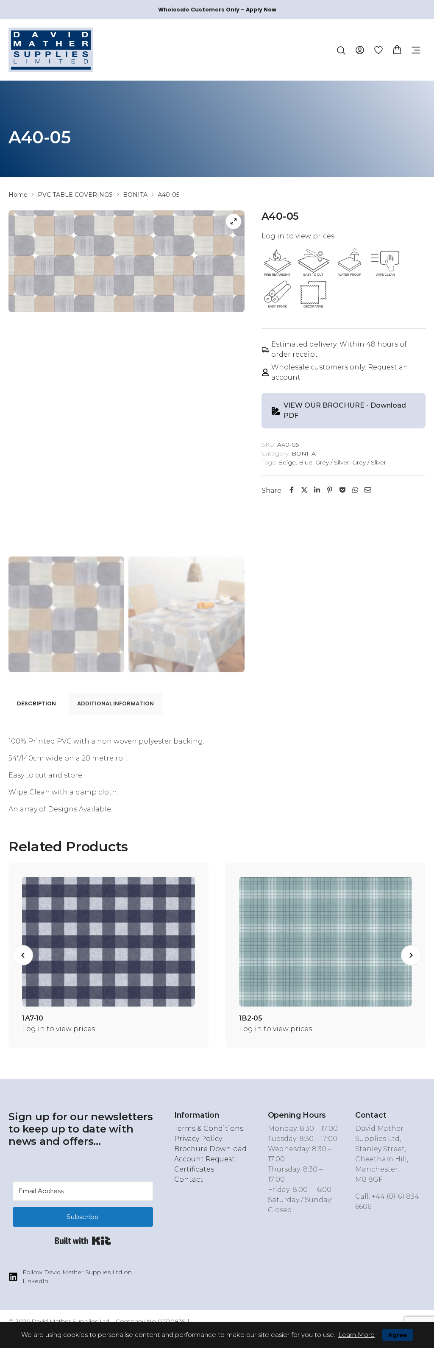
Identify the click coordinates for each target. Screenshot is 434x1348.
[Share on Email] (367, 489)
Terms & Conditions (208, 1128)
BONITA (135, 195)
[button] (416, 50)
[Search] (341, 50)
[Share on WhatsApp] (355, 489)
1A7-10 (32, 1018)
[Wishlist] (378, 50)
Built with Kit (83, 1240)
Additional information (115, 703)
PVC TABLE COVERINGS (75, 195)
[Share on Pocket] (342, 489)
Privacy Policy (198, 1139)
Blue (305, 462)
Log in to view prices (298, 236)
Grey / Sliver (369, 462)
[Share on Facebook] (291, 489)
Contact (188, 1179)
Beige (287, 462)
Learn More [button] (356, 1335)
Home (18, 195)
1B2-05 (250, 1018)
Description (36, 703)
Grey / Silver (332, 462)
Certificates (194, 1169)
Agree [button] (397, 1334)
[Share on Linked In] (317, 489)
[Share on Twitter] (304, 489)
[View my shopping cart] (397, 49)
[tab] (36, 704)
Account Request (204, 1159)
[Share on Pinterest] (329, 489)
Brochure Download (210, 1149)
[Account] (360, 49)
